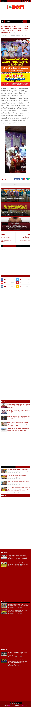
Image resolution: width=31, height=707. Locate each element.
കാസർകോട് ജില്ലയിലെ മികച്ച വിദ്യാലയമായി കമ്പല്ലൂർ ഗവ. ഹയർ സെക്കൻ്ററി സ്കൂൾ (18, 429)
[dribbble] (25, 1)
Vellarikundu (26, 35)
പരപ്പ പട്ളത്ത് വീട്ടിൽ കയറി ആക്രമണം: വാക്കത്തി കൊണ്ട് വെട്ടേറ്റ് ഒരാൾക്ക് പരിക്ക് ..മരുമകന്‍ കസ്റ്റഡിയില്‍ (15, 227)
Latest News (20, 35)
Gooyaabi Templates (23, 705)
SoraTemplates (11, 705)
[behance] (29, 1)
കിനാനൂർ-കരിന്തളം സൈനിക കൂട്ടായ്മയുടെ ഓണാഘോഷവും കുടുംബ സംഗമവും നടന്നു (13, 198)
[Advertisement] (15, 305)
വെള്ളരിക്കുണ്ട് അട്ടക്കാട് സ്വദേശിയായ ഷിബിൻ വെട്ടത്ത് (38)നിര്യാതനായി (18, 411)
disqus (23, 246)
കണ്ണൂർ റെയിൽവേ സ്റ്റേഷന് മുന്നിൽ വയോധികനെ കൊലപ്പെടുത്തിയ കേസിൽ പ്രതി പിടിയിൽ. (18, 417)
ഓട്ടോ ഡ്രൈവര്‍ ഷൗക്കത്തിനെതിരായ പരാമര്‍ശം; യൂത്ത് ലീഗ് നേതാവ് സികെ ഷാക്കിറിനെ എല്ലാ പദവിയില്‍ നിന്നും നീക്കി (18, 424)
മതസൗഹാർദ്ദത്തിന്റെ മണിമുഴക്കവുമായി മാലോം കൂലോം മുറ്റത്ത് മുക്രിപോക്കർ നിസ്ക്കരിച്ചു (17, 654)
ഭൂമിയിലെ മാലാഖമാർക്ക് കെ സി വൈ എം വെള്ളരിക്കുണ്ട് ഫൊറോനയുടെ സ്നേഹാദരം (18, 563)
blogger (18, 246)
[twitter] (23, 1)
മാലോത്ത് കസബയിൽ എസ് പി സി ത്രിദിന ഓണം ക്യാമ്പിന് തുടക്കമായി (14, 213)
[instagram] (27, 1)
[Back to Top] (21, 703)
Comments (23, 467)
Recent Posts (8, 467)
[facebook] (21, 1)
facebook (28, 246)
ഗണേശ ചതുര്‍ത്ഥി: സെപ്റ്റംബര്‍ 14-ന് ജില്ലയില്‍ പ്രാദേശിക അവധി (18, 482)
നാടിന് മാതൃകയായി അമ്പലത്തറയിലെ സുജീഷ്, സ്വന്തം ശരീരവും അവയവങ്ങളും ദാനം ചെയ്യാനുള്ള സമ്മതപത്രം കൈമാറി (18, 557)
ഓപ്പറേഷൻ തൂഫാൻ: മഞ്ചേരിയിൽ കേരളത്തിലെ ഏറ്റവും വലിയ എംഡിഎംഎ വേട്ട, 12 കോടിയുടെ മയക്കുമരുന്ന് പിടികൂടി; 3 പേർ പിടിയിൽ (18, 489)
